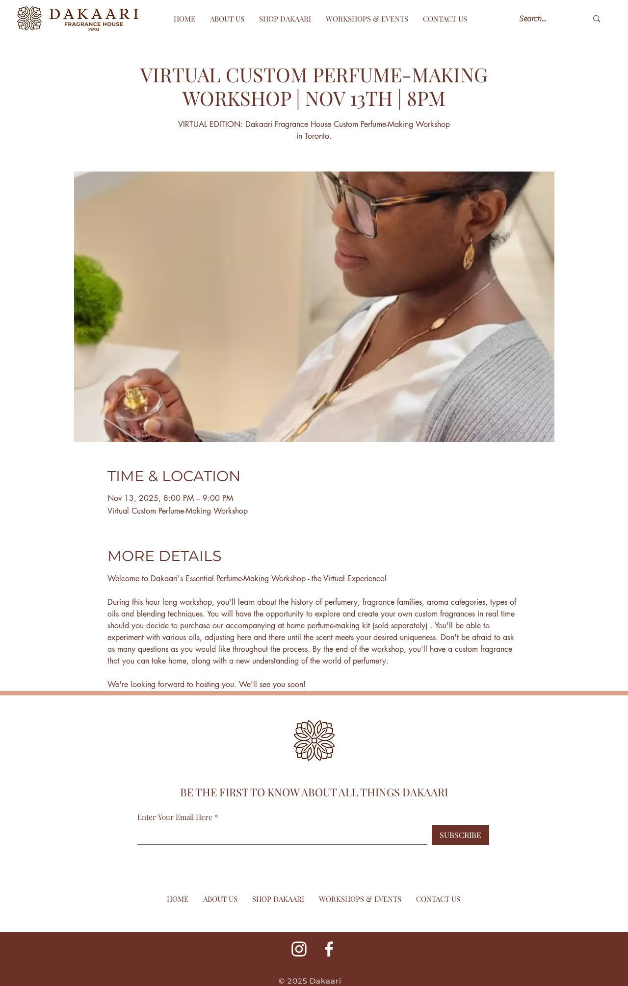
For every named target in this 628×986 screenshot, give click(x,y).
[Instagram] (299, 949)
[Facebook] (329, 949)
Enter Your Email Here (174, 817)
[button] (367, 18)
